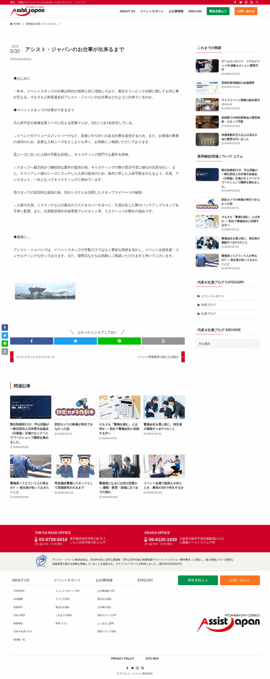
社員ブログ (208, 313)
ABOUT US (20, 580)
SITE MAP (152, 658)
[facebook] (235, 2)
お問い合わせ (240, 580)
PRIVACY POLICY (122, 658)
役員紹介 (18, 607)
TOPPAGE (19, 591)
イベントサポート (67, 580)
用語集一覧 (19, 639)
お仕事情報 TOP (106, 591)
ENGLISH (145, 580)
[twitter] (240, 2)
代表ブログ (208, 304)
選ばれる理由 (62, 607)
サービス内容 (62, 599)
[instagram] (246, 2)
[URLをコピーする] (163, 341)
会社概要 (18, 599)
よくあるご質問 (105, 623)
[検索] (257, 2)
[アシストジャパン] (27, 11)
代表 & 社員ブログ (23, 631)
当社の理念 (19, 615)
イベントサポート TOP (67, 591)
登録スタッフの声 (106, 615)
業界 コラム (61, 623)
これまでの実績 (63, 615)
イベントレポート (213, 296)
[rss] (251, 2)
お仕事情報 (104, 580)
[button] (31, 341)
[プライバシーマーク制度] (41, 566)
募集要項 (18, 623)
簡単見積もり (198, 580)
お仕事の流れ (104, 607)
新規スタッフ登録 (106, 631)
